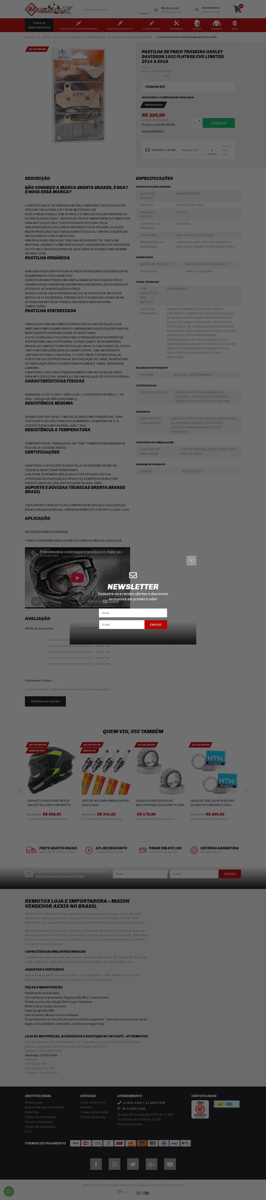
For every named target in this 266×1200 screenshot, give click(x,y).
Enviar (155, 624)
